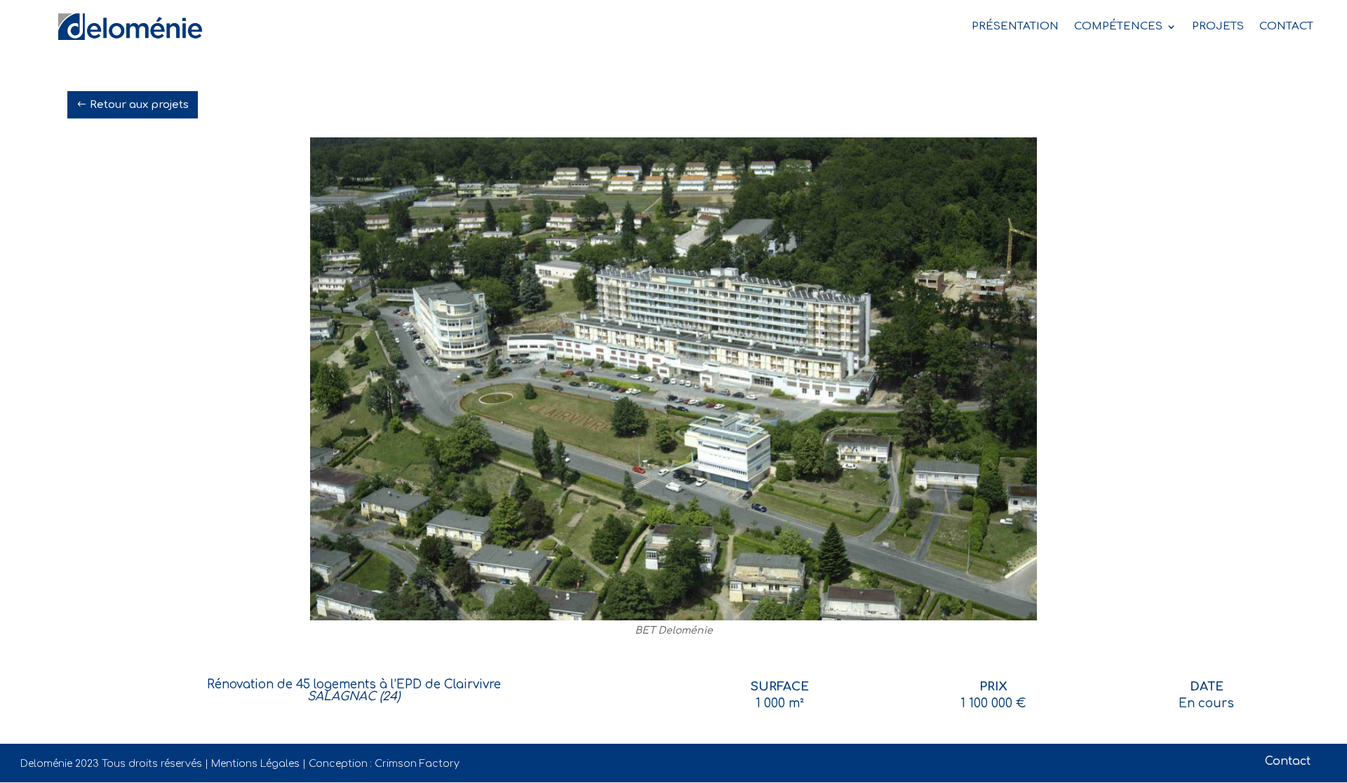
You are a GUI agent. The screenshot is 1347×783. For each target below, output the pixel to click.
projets (1218, 26)
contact (1286, 26)
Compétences (1118, 26)
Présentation (1015, 26)
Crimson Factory (417, 763)
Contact (1288, 761)
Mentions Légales (255, 763)
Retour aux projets (139, 105)
